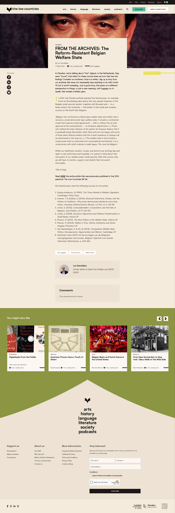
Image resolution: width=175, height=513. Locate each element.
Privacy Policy (67, 461)
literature (87, 422)
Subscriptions (12, 451)
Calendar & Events (68, 454)
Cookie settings (67, 464)
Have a (66, 358)
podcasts (87, 431)
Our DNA (37, 451)
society (87, 427)
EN (130, 2)
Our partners (11, 457)
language (87, 418)
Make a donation (157, 9)
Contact (143, 2)
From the (22, 357)
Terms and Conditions (70, 457)
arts (87, 409)
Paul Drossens (55, 368)
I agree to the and (107, 475)
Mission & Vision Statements (44, 457)
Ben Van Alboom (97, 368)
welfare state (89, 252)
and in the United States (108, 358)
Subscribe (139, 9)
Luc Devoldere (63, 63)
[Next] (166, 318)
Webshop (151, 2)
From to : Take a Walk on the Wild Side (149, 358)
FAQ (136, 2)
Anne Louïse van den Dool (17, 365)
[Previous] (159, 318)
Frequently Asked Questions (72, 451)
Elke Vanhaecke (138, 368)
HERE (62, 176)
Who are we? (39, 454)
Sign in (159, 2)
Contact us (38, 464)
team (42, 461)
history (87, 413)
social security (75, 252)
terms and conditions (106, 475)
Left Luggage (95, 66)
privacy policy (118, 475)
